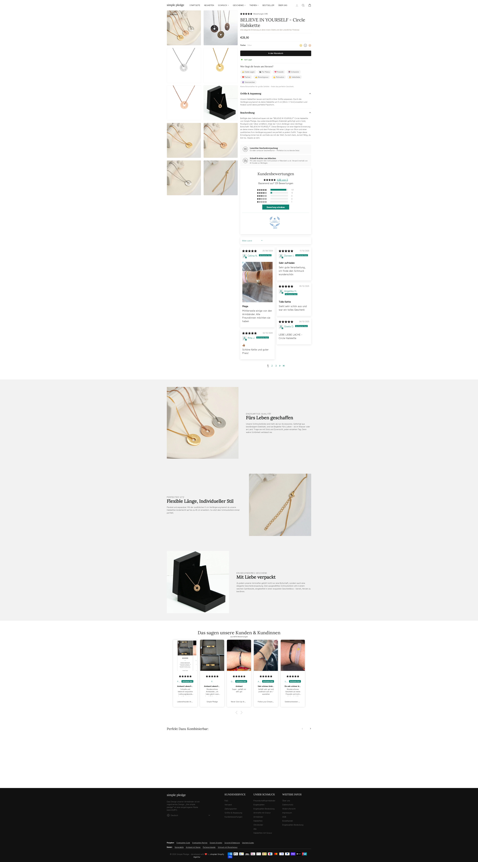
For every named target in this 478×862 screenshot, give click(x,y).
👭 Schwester (293, 72)
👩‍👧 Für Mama (264, 72)
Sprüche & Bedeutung (232, 843)
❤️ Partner (246, 77)
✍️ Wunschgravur (262, 77)
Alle (255, 828)
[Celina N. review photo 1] (257, 282)
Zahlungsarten (231, 808)
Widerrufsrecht (289, 808)
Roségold (309, 45)
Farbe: (246, 45)
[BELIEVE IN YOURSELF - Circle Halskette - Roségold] (173, 775)
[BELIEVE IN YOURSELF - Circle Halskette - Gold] (168, 775)
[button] (246, 13)
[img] (249, 251)
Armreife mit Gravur (262, 812)
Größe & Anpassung (250, 93)
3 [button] (276, 365)
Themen (253, 5)
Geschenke (238, 5)
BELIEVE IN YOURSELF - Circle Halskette (184, 767)
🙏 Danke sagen (248, 72)
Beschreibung (247, 112)
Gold (300, 45)
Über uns (286, 800)
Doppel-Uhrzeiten (216, 843)
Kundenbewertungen (233, 816)
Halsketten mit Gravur (262, 832)
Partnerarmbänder (209, 847)
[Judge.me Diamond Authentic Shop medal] (275, 222)
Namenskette (179, 847)
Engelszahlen (259, 804)
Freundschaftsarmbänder (264, 800)
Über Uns (282, 5)
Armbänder (258, 816)
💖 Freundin (279, 72)
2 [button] (272, 365)
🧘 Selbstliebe (294, 77)
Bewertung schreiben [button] (276, 207)
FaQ (226, 800)
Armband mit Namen (193, 847)
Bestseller (268, 5)
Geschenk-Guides (248, 843)
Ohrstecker (258, 824)
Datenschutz (287, 804)
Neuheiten (209, 5)
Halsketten (258, 820)
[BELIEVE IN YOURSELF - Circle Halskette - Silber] (171, 775)
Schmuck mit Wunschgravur (228, 847)
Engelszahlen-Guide (183, 843)
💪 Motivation (278, 77)
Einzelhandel (287, 820)
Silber (305, 45)
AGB (284, 816)
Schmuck (222, 5)
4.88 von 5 (282, 179)
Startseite (194, 5)
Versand (228, 804)
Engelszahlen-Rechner (200, 843)
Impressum (287, 812)
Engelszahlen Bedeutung (263, 808)
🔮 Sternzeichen (248, 82)
